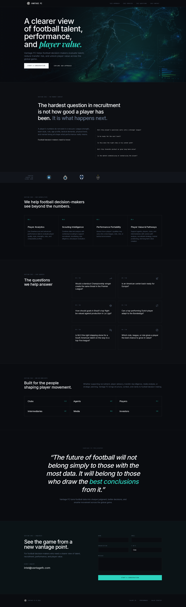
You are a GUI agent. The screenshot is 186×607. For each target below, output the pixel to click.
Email (133, 535)
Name (99, 535)
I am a (133, 545)
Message (100, 555)
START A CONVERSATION (130, 578)
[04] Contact (154, 3)
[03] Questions (141, 3)
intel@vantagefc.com (37, 567)
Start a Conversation (36, 66)
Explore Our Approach (63, 66)
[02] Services (128, 3)
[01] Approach (115, 3)
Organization (102, 545)
